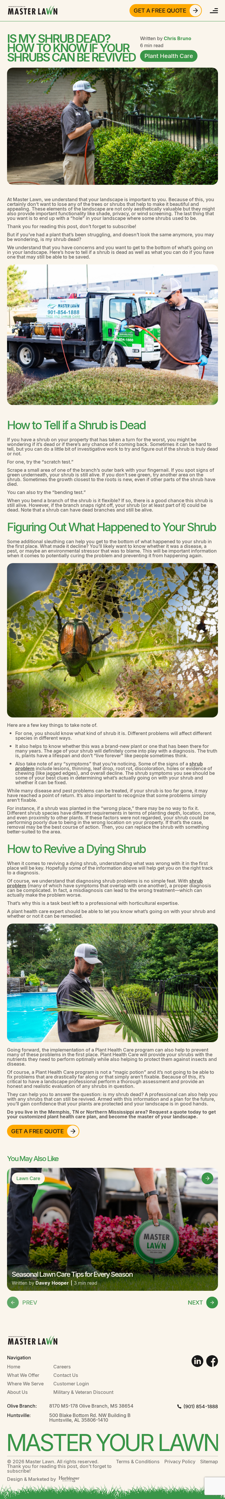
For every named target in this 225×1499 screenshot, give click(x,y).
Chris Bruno (177, 38)
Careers (62, 1366)
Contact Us (65, 1375)
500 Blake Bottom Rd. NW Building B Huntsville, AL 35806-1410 (90, 1417)
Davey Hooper (52, 1282)
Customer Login (71, 1383)
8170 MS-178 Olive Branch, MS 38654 (91, 1406)
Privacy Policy (179, 1461)
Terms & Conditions (138, 1461)
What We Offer (23, 1375)
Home (13, 1366)
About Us (17, 1392)
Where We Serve (25, 1383)
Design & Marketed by (31, 1479)
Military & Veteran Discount (83, 1392)
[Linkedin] (197, 1361)
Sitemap (209, 1461)
